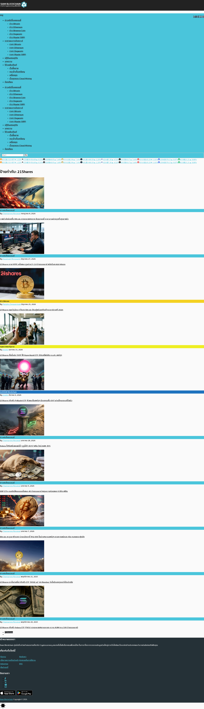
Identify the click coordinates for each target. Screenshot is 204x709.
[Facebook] (5, 678)
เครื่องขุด (13, 75)
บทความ (8, 61)
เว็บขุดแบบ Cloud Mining (20, 78)
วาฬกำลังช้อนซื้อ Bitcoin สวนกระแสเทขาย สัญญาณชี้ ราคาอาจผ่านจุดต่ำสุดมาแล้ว (34, 219)
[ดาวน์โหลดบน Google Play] (24, 693)
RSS (21, 663)
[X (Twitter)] (6, 683)
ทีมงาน (3, 656)
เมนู (1, 15)
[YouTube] (6, 685)
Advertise (4, 663)
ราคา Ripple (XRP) (17, 54)
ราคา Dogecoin (16, 51)
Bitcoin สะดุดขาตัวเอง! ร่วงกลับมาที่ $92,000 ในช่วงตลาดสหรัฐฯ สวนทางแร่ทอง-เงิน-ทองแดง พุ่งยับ (42, 536)
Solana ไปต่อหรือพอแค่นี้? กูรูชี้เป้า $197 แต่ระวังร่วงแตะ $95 (25, 446)
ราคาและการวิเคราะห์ (14, 41)
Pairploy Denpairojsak (12, 304)
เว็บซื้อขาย (14, 68)
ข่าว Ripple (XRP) (17, 37)
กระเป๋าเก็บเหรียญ (17, 71)
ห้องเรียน (9, 82)
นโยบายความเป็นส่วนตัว (9, 660)
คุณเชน (5, 349)
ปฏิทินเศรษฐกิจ (11, 58)
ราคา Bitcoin (15, 44)
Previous (9, 632)
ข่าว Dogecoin (15, 34)
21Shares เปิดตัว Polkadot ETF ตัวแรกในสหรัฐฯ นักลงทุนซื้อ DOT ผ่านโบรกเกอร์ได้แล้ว (36, 400)
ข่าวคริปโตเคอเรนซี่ (13, 20)
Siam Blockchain (6, 699)
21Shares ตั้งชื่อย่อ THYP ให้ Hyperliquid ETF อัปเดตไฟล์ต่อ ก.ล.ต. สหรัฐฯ (31, 355)
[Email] (6, 687)
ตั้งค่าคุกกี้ (4, 667)
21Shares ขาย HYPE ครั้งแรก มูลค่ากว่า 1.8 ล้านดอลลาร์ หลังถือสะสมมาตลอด (32, 264)
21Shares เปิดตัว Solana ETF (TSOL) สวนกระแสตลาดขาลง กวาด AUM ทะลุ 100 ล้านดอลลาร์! (39, 627)
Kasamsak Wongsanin (12, 259)
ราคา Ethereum (16, 48)
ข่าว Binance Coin (17, 30)
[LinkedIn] (5, 681)
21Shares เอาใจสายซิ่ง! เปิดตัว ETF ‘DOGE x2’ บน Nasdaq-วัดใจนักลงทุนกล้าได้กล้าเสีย (36, 582)
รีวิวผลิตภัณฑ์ (11, 65)
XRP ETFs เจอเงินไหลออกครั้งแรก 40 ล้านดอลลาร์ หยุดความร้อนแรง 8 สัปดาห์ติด (34, 491)
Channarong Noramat (11, 213)
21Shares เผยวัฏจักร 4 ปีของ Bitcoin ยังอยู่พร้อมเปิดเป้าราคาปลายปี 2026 (31, 309)
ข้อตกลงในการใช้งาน (27, 660)
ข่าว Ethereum (15, 27)
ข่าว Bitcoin (14, 24)
